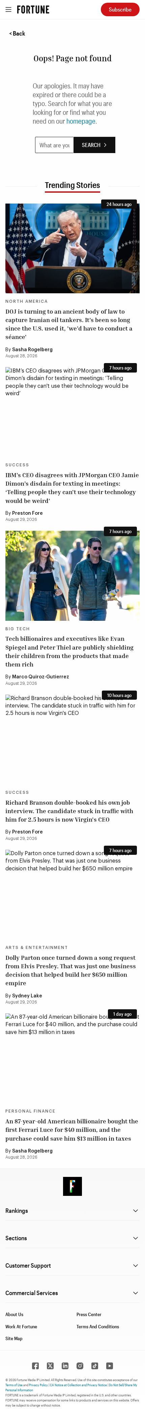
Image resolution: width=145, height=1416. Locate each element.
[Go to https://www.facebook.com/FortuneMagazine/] (35, 1365)
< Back (17, 33)
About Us (14, 1314)
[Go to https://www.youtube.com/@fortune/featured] (109, 1365)
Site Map (14, 1338)
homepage (80, 121)
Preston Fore (27, 513)
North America (26, 301)
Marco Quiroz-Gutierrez (40, 677)
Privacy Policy (38, 1385)
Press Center (89, 1314)
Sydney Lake (27, 996)
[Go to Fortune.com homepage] (33, 9)
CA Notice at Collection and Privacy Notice (78, 1385)
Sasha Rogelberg (32, 349)
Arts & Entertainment (36, 948)
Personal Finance (30, 1111)
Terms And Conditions (98, 1326)
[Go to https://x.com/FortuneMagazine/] (50, 1365)
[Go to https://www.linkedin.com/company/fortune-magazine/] (65, 1365)
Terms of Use (14, 1385)
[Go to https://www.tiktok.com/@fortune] (94, 1365)
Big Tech (17, 629)
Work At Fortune (21, 1326)
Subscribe (120, 9)
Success (17, 465)
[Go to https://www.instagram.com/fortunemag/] (79, 1365)
